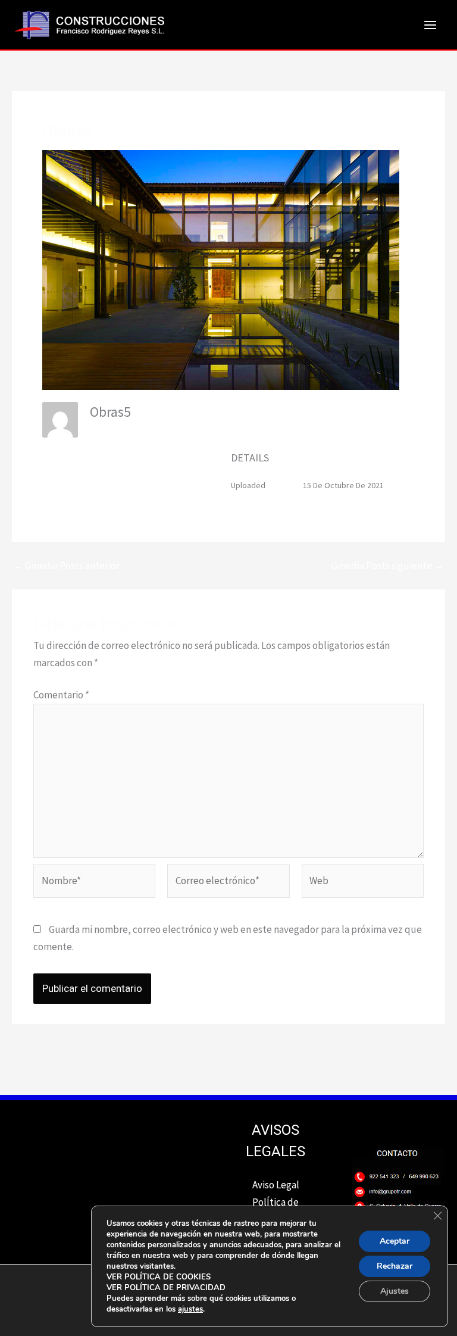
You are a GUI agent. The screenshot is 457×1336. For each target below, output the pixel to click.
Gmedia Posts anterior (66, 566)
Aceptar (394, 1241)
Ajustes (394, 1291)
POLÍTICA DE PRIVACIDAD (175, 1287)
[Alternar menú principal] (431, 25)
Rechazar (394, 1266)
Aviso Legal (275, 1184)
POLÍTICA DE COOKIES (167, 1277)
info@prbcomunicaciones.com (144, 429)
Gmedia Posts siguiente (387, 566)
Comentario (61, 694)
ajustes (190, 1309)
